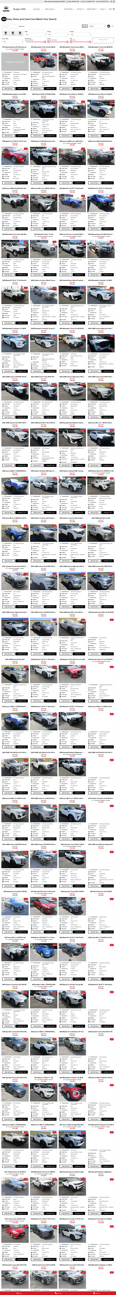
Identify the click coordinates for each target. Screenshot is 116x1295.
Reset (85, 26)
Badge (72, 31)
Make (26, 31)
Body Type (5, 38)
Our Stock (80, 9)
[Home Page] (6, 9)
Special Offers (91, 9)
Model (49, 31)
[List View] (112, 26)
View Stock (36, 9)
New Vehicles (68, 9)
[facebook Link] (111, 2)
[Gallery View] (108, 26)
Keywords (21, 26)
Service (102, 9)
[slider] (45, 42)
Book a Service (49, 9)
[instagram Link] (114, 2)
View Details (8, 88)
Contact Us (22, 88)
